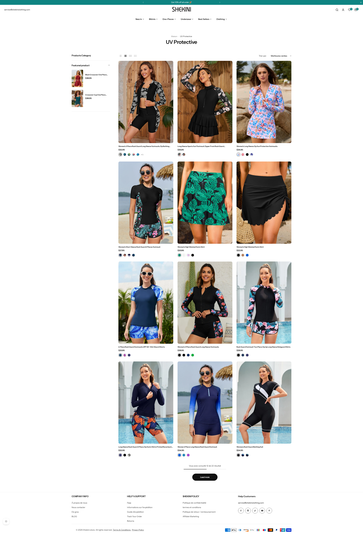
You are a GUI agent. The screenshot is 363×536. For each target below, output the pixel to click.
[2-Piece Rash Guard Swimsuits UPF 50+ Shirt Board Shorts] (145, 302)
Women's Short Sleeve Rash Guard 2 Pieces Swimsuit (139, 247)
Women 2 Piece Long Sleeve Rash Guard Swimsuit (197, 447)
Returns (130, 521)
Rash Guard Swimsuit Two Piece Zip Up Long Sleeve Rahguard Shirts (263, 347)
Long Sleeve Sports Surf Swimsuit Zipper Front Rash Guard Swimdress (201, 146)
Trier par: (263, 56)
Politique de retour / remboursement (199, 512)
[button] (143, 2)
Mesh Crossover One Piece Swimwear (96, 75)
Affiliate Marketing (191, 516)
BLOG (74, 516)
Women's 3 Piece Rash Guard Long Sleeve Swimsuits (198, 347)
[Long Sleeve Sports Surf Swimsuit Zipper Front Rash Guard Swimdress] (205, 102)
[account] (343, 10)
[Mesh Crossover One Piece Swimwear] (77, 78)
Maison (174, 36)
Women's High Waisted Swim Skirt (191, 247)
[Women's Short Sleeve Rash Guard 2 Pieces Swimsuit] (145, 203)
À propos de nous (79, 503)
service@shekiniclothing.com (251, 503)
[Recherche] (337, 10)
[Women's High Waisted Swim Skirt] (205, 203)
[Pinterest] (269, 510)
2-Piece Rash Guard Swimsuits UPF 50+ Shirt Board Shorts (141, 347)
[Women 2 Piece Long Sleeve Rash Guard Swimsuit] (205, 402)
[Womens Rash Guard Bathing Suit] (264, 402)
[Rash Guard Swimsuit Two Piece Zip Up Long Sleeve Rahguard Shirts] (264, 302)
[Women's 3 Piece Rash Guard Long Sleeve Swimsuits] (205, 302)
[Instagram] (248, 510)
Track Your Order (134, 516)
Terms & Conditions (122, 530)
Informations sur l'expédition (139, 507)
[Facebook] (241, 510)
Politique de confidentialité (194, 503)
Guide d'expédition (135, 512)
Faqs (129, 503)
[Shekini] (181, 10)
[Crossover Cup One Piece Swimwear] (77, 98)
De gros (75, 512)
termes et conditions (192, 507)
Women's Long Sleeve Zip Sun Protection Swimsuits (257, 146)
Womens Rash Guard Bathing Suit (250, 447)
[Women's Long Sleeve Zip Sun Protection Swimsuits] (264, 102)
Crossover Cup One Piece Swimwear (95, 95)
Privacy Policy (138, 530)
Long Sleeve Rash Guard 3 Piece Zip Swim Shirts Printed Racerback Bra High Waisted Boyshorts (145, 447)
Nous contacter (78, 507)
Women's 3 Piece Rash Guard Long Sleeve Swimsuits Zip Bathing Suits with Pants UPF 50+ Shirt (143, 146)
